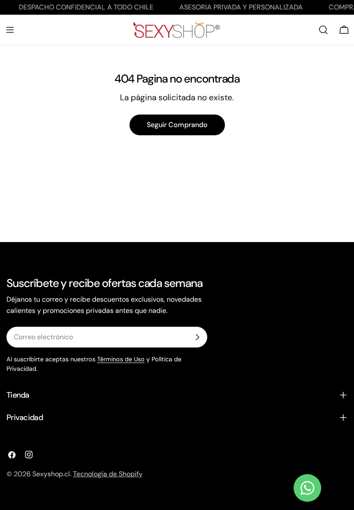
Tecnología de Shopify (107, 473)
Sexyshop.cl (51, 473)
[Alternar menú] (10, 29)
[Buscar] (323, 29)
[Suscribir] (197, 337)
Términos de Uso (121, 359)
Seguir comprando (177, 124)
